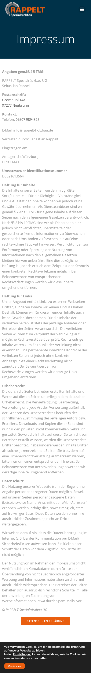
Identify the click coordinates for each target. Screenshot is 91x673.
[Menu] (82, 9)
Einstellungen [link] (22, 654)
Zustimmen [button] (14, 666)
